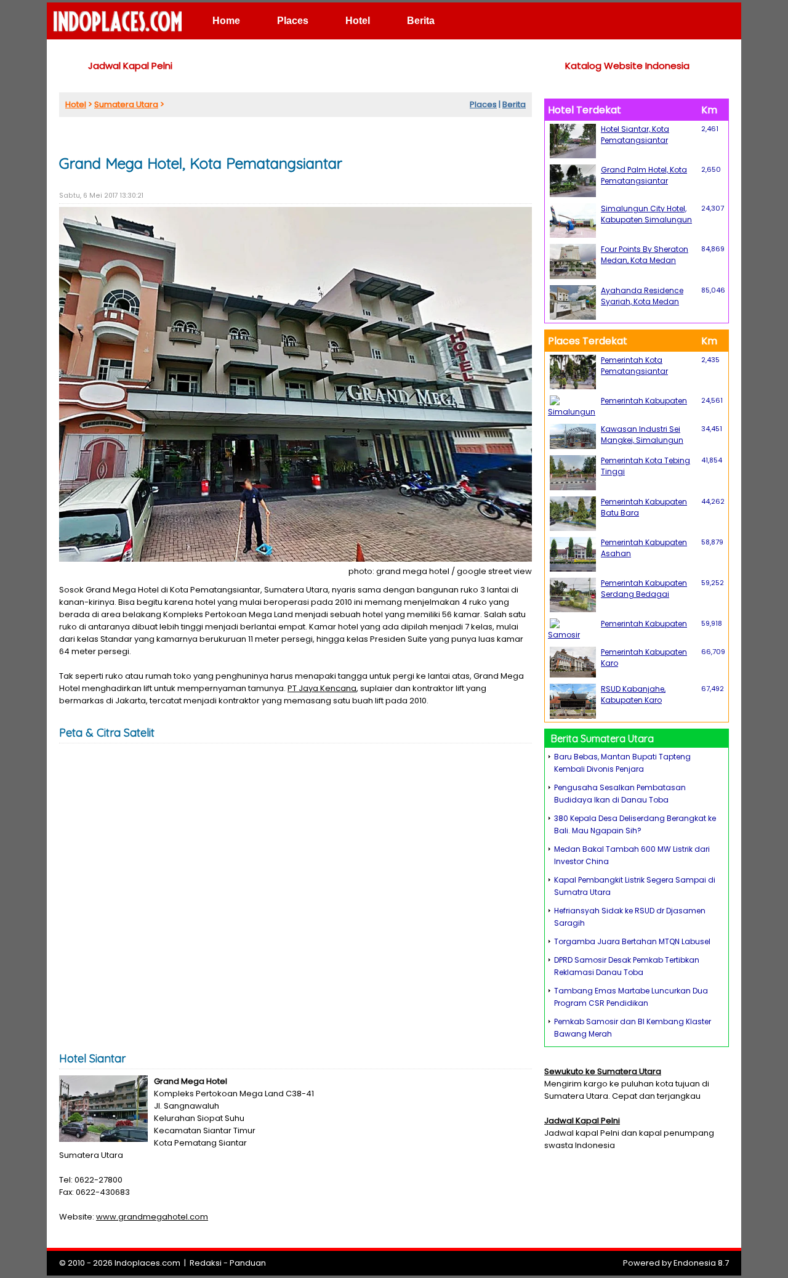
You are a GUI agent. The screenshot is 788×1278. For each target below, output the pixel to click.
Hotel (357, 20)
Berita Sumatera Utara (602, 738)
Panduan (248, 1263)
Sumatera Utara (126, 104)
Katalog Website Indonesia (627, 65)
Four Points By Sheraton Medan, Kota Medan (644, 254)
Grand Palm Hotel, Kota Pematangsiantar (644, 175)
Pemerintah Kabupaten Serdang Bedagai (644, 588)
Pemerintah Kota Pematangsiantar (634, 365)
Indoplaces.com (147, 1263)
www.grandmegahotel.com (152, 1217)
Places (292, 20)
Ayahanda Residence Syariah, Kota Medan (642, 296)
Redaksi (206, 1263)
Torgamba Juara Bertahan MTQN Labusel (632, 941)
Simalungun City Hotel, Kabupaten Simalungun (646, 214)
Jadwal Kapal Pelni (130, 65)
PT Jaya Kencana (321, 688)
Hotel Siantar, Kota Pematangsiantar (635, 134)
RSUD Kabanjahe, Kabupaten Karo (633, 694)
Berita (421, 20)
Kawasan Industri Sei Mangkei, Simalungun (642, 434)
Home (226, 20)
